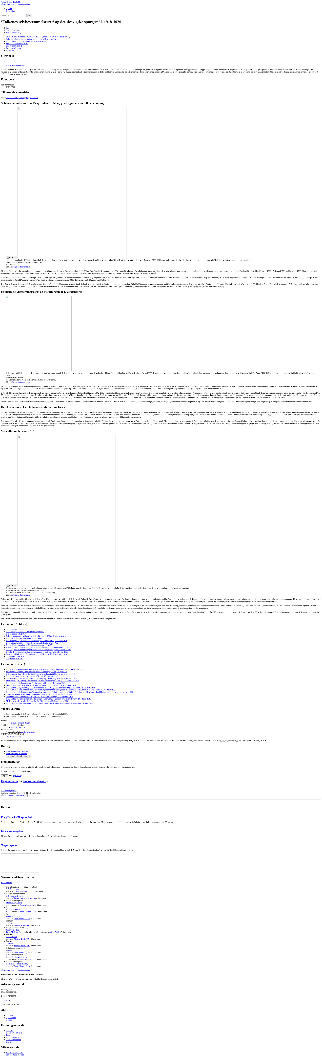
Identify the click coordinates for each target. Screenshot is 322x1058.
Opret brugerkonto (13, 1040)
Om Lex (9, 1030)
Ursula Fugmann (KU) (23, 891)
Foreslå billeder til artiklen (16, 754)
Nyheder (9, 1015)
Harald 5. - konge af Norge (17, 957)
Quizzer (9, 9)
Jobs (8, 1035)
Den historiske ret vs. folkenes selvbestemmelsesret (26, 41)
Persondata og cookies (15, 1055)
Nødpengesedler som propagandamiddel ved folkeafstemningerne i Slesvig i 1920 (38, 650)
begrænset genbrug (13, 736)
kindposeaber (11, 937)
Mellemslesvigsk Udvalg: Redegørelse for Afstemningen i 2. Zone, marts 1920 (37, 701)
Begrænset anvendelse (21, 267)
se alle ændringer (28, 732)
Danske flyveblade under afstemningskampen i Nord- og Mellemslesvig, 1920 (37, 652)
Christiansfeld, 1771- (14, 659)
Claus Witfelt (55, 932)
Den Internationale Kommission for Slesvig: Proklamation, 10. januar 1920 (35, 683)
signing (9, 950)
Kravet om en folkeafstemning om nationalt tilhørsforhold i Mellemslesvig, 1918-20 (39, 647)
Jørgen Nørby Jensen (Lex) (25, 898)
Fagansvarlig (9, 781)
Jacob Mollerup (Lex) (14, 932)
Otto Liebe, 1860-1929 (15, 656)
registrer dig (17, 776)
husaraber (10, 943)
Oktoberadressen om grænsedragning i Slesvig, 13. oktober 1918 (31, 676)
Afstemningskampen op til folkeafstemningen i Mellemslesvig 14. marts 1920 (36, 641)
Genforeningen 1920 (14, 629)
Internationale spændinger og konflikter (22, 98)
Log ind (9, 1042)
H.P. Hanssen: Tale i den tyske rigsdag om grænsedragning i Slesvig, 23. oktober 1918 (40, 674)
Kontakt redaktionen (14, 1033)
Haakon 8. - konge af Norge (17, 964)
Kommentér (18, 756)
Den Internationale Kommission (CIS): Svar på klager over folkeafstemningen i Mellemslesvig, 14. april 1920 (49, 703)
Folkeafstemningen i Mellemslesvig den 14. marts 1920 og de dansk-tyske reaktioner (39, 636)
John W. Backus (12, 930)
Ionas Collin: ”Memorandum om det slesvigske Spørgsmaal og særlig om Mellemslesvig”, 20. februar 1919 (48, 699)
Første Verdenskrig (35, 781)
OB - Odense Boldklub (15, 896)
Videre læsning (12, 50)
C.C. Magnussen (12, 889)
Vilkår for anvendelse (14, 1052)
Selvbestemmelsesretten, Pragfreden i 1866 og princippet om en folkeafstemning (38, 37)
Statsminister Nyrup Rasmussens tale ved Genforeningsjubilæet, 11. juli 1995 (36, 672)
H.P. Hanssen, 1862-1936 (16, 634)
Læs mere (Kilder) (13, 48)
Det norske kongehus (12, 831)
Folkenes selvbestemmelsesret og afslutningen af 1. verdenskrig (31, 39)
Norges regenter (9, 845)
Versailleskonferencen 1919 (17, 43)
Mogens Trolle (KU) (22, 925)
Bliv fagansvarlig (13, 1037)
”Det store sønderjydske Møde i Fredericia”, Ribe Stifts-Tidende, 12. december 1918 (39, 694)
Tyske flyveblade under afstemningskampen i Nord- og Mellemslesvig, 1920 (36, 654)
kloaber (9, 923)
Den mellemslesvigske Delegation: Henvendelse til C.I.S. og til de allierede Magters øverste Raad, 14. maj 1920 (50, 687)
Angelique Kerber (13, 909)
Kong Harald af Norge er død (16, 817)
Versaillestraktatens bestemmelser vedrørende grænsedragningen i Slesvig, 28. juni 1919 (41, 685)
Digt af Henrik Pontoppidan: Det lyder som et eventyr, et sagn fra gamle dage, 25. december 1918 (45, 669)
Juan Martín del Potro (14, 916)
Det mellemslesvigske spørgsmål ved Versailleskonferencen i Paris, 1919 (35, 643)
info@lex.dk (6, 1000)
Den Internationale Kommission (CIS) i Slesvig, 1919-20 (28, 638)
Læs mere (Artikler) (14, 46)
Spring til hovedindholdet (11, 2)
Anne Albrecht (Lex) (28, 905)
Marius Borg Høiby (14, 903)
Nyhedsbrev (11, 11)
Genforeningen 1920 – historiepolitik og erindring (26, 632)
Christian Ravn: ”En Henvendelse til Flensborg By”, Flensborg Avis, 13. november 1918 (41, 678)
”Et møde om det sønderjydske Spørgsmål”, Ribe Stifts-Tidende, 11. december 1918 (39, 696)
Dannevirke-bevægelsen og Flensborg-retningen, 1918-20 (29, 645)
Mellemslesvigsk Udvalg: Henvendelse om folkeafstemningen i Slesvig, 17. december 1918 (42, 681)
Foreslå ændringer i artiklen (17, 751)
